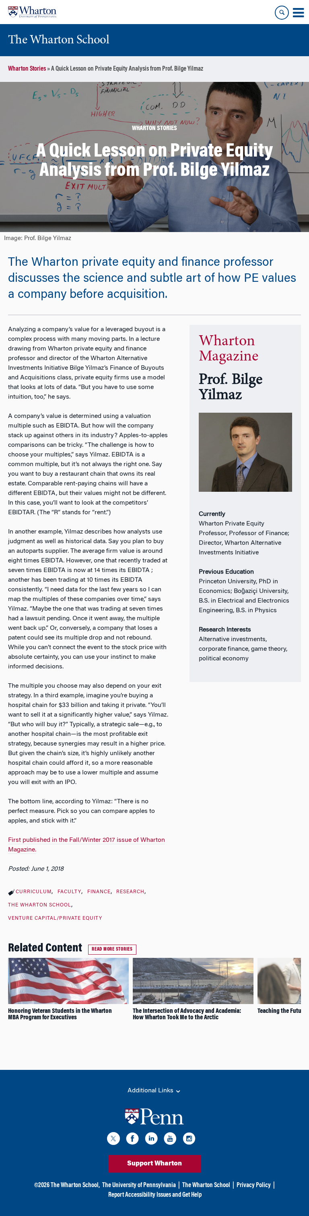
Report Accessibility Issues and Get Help (155, 1195)
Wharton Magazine (228, 349)
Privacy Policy (254, 1185)
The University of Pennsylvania (139, 1185)
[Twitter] (113, 1140)
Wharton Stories (27, 69)
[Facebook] (132, 1140)
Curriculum (34, 892)
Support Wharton (154, 1164)
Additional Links (151, 1091)
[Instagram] (189, 1140)
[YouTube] (170, 1140)
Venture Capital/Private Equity (55, 918)
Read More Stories (112, 949)
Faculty (69, 892)
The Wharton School (39, 905)
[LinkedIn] (151, 1140)
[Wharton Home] (32, 12)
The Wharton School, (75, 1185)
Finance (99, 892)
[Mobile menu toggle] (298, 13)
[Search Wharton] (282, 13)
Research (130, 892)
